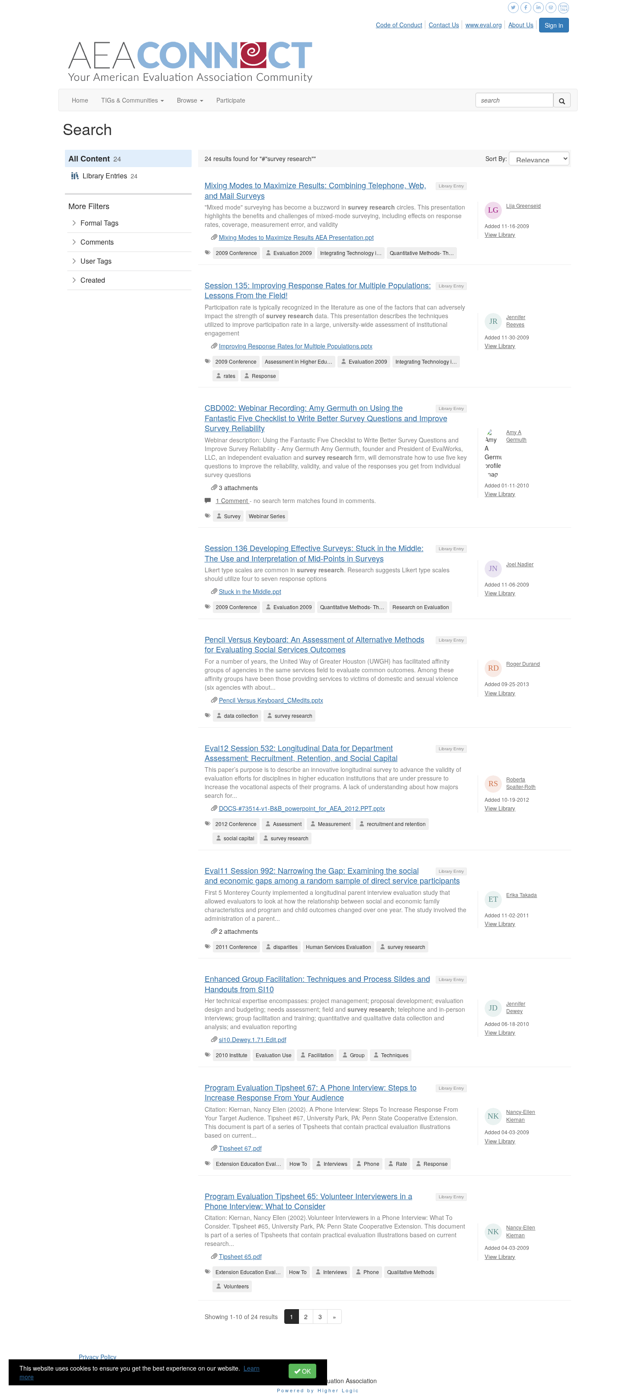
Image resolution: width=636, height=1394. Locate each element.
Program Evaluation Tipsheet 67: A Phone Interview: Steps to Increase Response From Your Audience (311, 1092)
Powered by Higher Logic (318, 1390)
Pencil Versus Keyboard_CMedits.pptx (271, 700)
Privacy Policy (97, 1356)
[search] (562, 100)
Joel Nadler (519, 564)
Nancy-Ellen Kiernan (520, 1115)
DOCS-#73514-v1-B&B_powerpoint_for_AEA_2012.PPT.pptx (302, 808)
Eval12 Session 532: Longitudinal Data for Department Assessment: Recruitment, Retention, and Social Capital (301, 752)
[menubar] (457, 23)
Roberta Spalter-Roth (521, 782)
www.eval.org (484, 24)
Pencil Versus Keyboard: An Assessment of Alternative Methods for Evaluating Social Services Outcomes (314, 644)
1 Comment (233, 500)
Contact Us (444, 24)
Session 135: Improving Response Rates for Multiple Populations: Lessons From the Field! (318, 289)
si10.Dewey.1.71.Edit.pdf (252, 1039)
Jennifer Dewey (515, 1007)
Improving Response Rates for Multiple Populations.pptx (296, 346)
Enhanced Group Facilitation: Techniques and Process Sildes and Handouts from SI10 (317, 983)
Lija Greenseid (523, 205)
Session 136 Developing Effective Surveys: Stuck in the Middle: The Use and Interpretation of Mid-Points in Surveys (314, 552)
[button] (132, 100)
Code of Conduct (399, 24)
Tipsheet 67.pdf (240, 1148)
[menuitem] (401, 23)
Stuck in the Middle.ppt (250, 591)
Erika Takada (521, 894)
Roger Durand (523, 663)
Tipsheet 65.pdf (240, 1256)
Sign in (554, 25)
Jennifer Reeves (515, 320)
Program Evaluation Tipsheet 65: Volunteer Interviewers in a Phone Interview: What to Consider (308, 1200)
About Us (520, 24)
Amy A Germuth (516, 435)
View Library (500, 234)
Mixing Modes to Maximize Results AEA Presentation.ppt (296, 237)
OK (305, 1371)
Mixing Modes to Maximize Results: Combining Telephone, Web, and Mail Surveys (315, 189)
